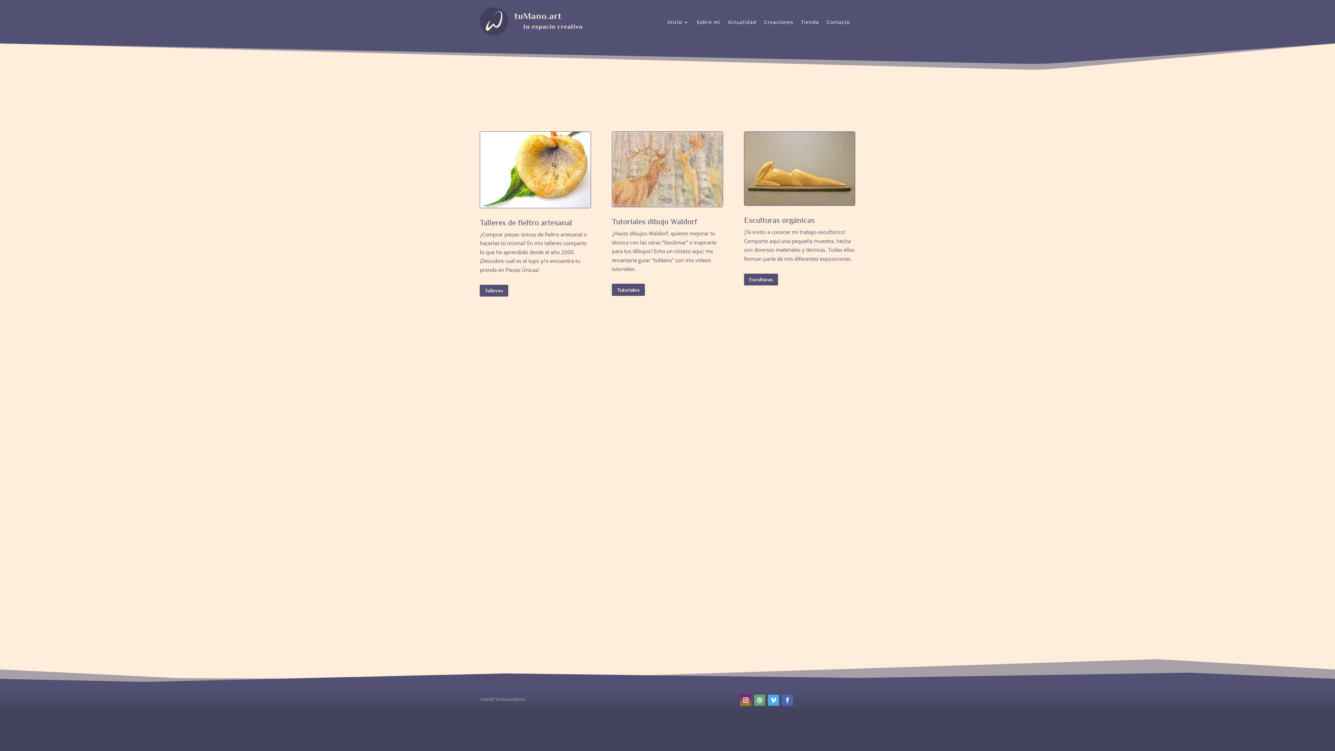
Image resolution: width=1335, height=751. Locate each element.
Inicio (675, 22)
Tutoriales (628, 290)
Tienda (810, 22)
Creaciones (778, 22)
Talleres (494, 290)
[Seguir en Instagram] (745, 700)
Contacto (838, 22)
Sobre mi (708, 22)
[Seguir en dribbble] (759, 700)
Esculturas (761, 279)
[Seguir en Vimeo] (773, 700)
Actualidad (742, 22)
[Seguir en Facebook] (787, 700)
